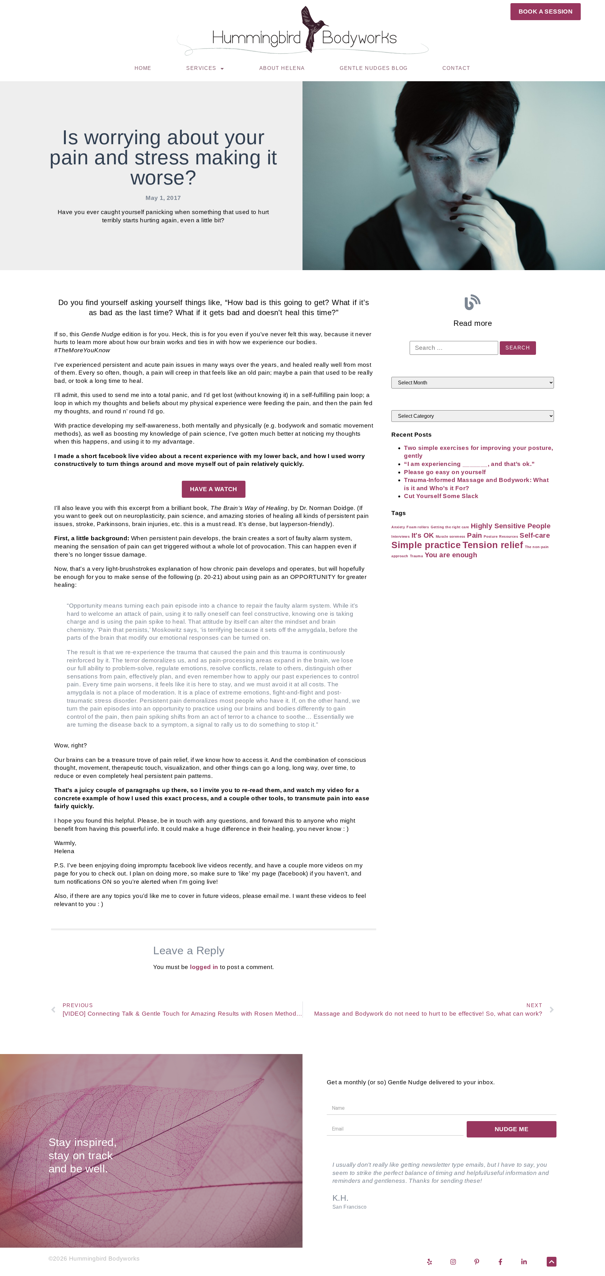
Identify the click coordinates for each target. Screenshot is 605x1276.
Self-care (535, 535)
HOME (143, 68)
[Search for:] (454, 348)
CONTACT (456, 68)
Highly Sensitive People (510, 526)
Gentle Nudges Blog (374, 68)
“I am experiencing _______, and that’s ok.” (469, 464)
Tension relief (493, 545)
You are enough (451, 555)
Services (201, 68)
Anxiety (398, 527)
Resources (508, 536)
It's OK (423, 535)
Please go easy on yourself (445, 472)
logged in (204, 967)
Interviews (400, 536)
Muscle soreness (450, 536)
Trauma (416, 556)
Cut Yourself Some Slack (441, 496)
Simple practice (426, 545)
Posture (491, 536)
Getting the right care (450, 527)
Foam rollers (417, 527)
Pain (474, 535)
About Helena (282, 68)
